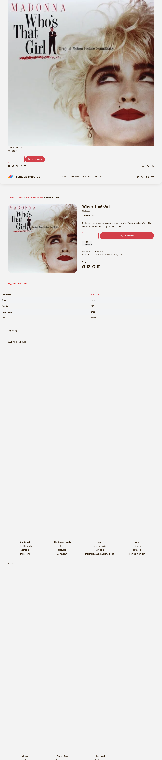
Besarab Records (27, 176)
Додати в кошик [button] (35, 159)
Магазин (75, 177)
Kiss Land (100, 756)
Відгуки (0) (12, 331)
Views (25, 756)
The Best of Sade (62, 542)
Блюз (22, 554)
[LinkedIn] (98, 266)
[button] (14, 534)
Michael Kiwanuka (25, 546)
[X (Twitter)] (88, 266)
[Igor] (99, 442)
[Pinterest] (93, 266)
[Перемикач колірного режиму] (153, 166)
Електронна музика (102, 255)
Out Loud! (25, 542)
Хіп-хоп (111, 554)
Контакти (87, 177)
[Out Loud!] (25, 442)
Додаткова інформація (18, 284)
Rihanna (137, 546)
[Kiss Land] (99, 656)
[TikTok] (13, 166)
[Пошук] (148, 166)
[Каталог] (142, 166)
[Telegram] (21, 166)
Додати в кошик (127, 236)
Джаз (59, 554)
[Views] (25, 656)
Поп (115, 255)
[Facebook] (83, 266)
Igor (100, 542)
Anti (137, 542)
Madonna (86, 211)
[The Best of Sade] (62, 442)
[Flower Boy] (62, 656)
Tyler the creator (99, 546)
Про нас (99, 177)
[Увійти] (138, 177)
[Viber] (17, 166)
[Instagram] (9, 166)
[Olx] (25, 166)
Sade (62, 546)
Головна (63, 177)
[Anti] (137, 442)
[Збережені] (142, 177)
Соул (121, 255)
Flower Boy (62, 756)
